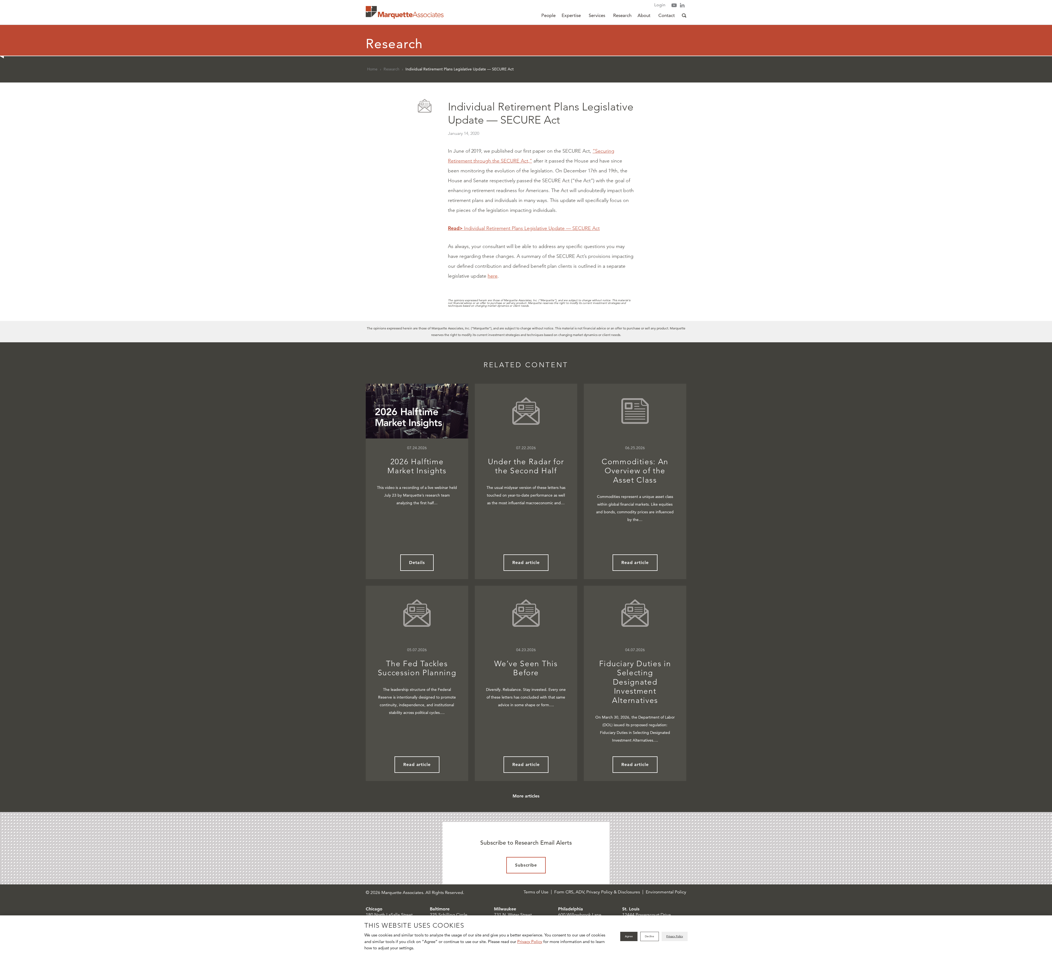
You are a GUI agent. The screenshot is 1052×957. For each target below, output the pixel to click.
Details (417, 562)
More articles (526, 796)
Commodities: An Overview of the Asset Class (635, 471)
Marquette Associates (405, 12)
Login (659, 4)
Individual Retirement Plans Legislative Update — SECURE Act (524, 228)
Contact (666, 15)
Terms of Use (536, 892)
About (644, 15)
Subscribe (526, 865)
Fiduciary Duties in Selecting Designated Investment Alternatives (635, 682)
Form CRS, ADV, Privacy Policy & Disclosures (597, 892)
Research (622, 15)
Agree (629, 936)
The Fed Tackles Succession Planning (417, 668)
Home (372, 69)
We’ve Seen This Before (526, 668)
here (493, 276)
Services (597, 15)
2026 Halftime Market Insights (416, 466)
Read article (526, 562)
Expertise (571, 15)
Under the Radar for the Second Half (526, 466)
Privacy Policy (529, 941)
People (548, 15)
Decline (649, 936)
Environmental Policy (666, 892)
